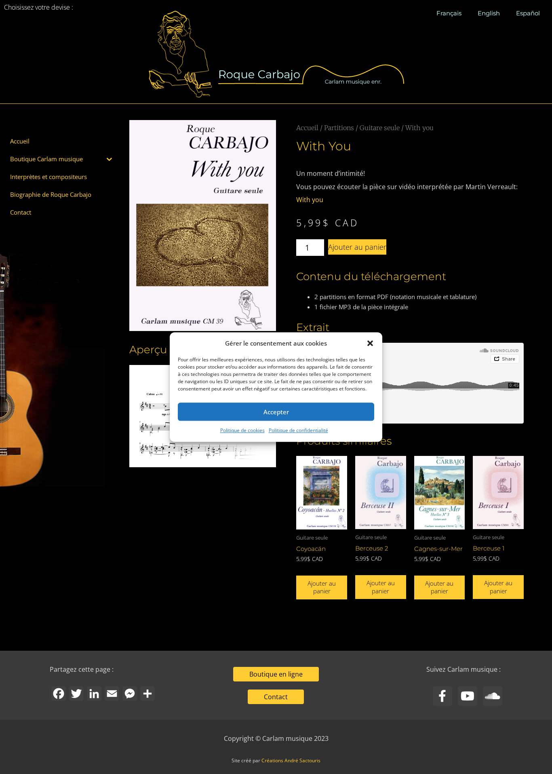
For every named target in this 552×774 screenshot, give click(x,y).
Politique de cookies (242, 430)
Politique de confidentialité (298, 430)
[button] (370, 343)
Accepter (276, 412)
